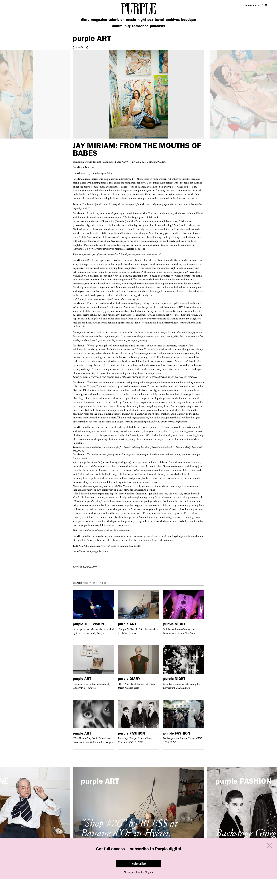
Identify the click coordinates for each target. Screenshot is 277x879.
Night (142, 19)
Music (131, 19)
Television (117, 19)
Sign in (150, 872)
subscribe (250, 5)
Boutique (188, 19)
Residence (140, 25)
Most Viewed (90, 583)
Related (77, 583)
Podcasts (157, 25)
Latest (102, 583)
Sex (150, 19)
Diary (85, 19)
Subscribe (138, 863)
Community (121, 25)
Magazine (99, 19)
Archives (173, 19)
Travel (159, 19)
